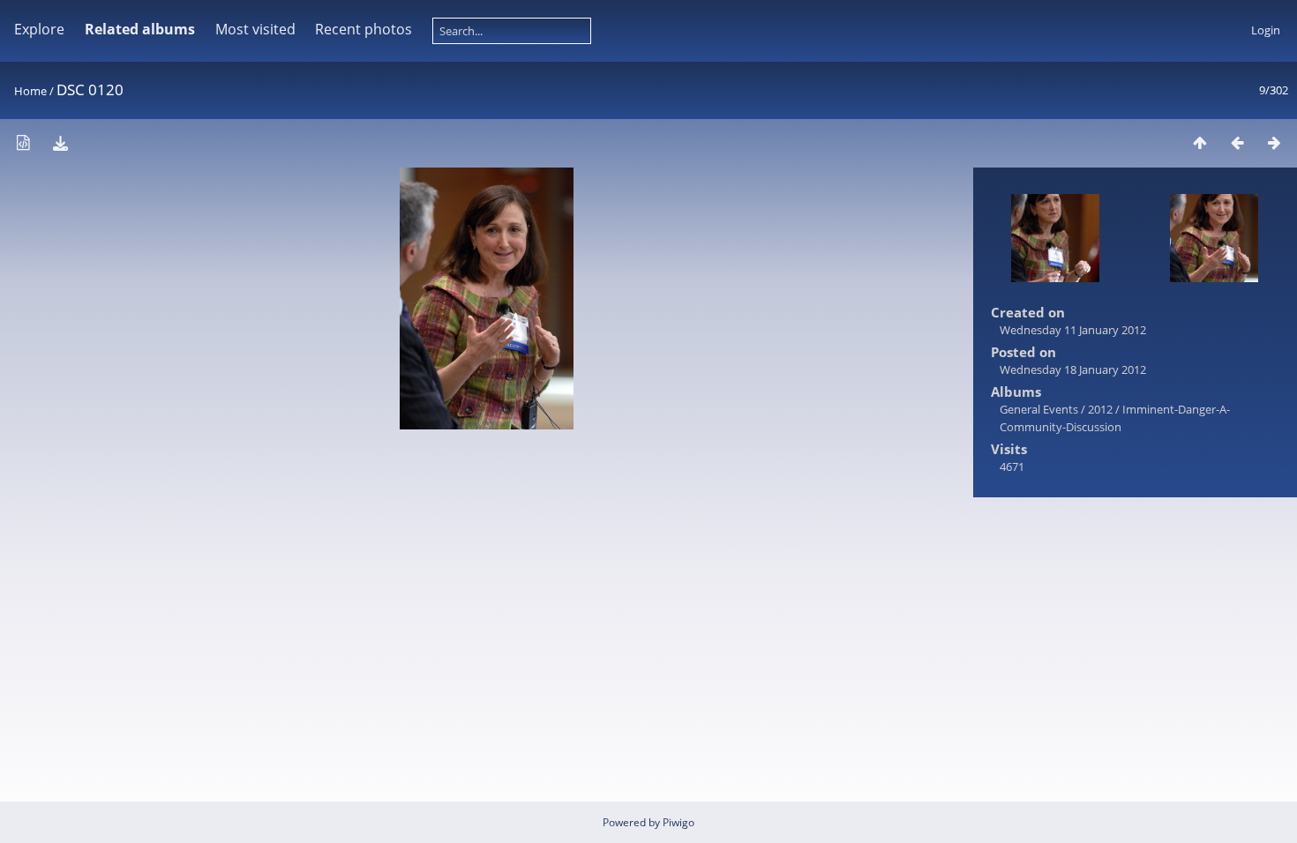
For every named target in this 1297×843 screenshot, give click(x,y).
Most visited (255, 29)
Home (30, 91)
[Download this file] (60, 142)
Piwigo (678, 822)
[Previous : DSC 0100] (1237, 142)
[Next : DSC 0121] (1274, 142)
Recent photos (363, 29)
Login (1265, 30)
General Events (1039, 409)
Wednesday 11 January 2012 (1073, 330)
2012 (1100, 409)
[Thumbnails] (1199, 142)
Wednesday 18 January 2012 (1073, 369)
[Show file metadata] (22, 142)
